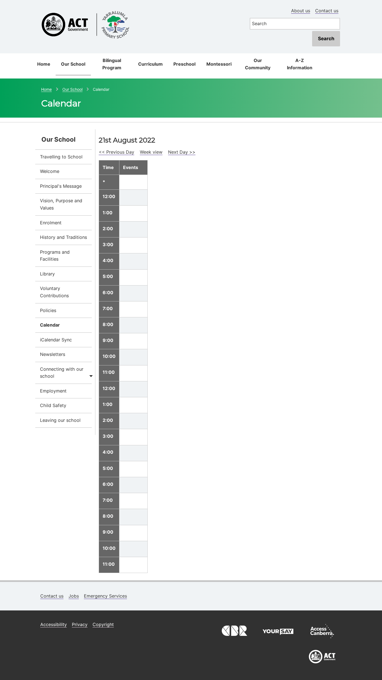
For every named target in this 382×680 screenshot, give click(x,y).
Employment (53, 391)
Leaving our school (60, 420)
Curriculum (150, 64)
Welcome (49, 171)
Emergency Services (105, 596)
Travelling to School (61, 157)
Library (47, 274)
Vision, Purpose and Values (61, 204)
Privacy (80, 624)
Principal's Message (61, 186)
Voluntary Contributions (54, 292)
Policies (48, 310)
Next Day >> (181, 152)
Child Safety (53, 405)
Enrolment (51, 222)
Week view (151, 152)
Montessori (219, 64)
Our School (73, 64)
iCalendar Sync (56, 340)
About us (300, 10)
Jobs (74, 596)
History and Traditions (63, 237)
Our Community (257, 64)
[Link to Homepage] (139, 9)
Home (43, 64)
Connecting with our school (61, 372)
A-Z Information (299, 64)
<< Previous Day (116, 152)
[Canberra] (233, 639)
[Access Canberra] (322, 639)
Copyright (103, 624)
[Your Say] (278, 639)
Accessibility (53, 624)
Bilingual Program (111, 64)
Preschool (184, 64)
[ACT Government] (322, 665)
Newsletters (52, 354)
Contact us (326, 10)
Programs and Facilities (55, 255)
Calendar (50, 325)
